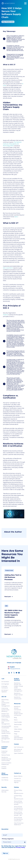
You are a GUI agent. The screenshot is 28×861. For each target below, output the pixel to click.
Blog (15, 717)
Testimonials (18, 724)
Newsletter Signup (17, 781)
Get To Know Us (18, 747)
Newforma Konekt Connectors (17, 708)
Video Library (18, 729)
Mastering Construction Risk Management (5, 721)
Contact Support (3, 767)
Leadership (4, 777)
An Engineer (5, 684)
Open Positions (18, 753)
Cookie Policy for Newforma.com (18, 797)
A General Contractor (4, 687)
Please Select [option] (7, 842)
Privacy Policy (20, 847)
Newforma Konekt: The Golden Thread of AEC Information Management (18, 687)
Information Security (5, 791)
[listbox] (14, 842)
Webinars (17, 731)
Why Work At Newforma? (18, 750)
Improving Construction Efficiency (5, 710)
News (15, 720)
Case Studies (18, 722)
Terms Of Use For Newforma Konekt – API (18, 813)
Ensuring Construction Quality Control (5, 731)
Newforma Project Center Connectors (18, 713)
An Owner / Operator (4, 690)
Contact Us (17, 778)
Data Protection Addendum (19, 823)
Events (16, 727)
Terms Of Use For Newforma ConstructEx (18, 819)
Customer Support (4, 751)
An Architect (5, 681)
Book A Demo (18, 776)
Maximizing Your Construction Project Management (5, 703)
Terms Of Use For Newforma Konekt (18, 802)
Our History (4, 780)
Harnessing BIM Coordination (6, 727)
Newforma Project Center (18, 694)
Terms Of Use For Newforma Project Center (18, 808)
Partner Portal (5, 755)
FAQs (15, 733)
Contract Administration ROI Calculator (18, 737)
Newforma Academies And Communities (6, 759)
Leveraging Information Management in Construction (5, 739)
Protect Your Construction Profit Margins (5, 715)
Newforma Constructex (17, 697)
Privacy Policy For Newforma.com (18, 792)
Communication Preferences (6, 763)
